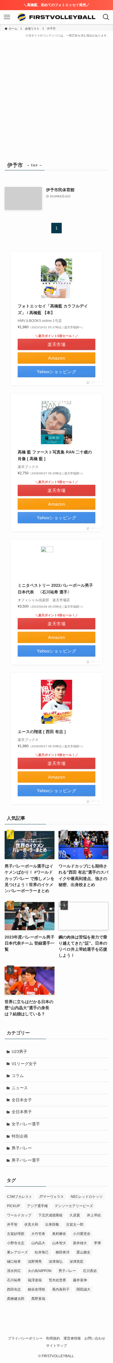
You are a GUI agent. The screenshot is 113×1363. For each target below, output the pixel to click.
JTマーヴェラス (51, 1197)
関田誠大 (83, 1289)
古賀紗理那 (15, 1234)
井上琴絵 (94, 1215)
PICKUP (13, 1206)
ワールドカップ (19, 1215)
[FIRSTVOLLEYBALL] (57, 17)
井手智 (12, 1224)
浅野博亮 (35, 1262)
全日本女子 (22, 1100)
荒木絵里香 (57, 1280)
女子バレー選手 (26, 1124)
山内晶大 (38, 1243)
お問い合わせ (94, 1338)
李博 (97, 1243)
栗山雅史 (83, 1252)
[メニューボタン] (7, 17)
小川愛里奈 (81, 1234)
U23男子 (19, 1051)
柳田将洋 (63, 1252)
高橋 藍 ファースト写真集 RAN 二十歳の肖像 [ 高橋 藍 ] (55, 455)
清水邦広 (14, 1271)
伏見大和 (31, 1224)
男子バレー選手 (26, 1160)
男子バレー (22, 1148)
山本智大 (59, 1243)
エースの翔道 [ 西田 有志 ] (42, 731)
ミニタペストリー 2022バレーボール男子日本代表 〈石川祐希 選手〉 (55, 588)
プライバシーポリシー (25, 1338)
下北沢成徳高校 (50, 1215)
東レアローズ (17, 1252)
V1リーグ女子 (24, 1063)
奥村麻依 (59, 1234)
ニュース (20, 1087)
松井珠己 (42, 1252)
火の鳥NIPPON (40, 1271)
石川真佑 (90, 1271)
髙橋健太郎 (15, 1299)
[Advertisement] (56, 100)
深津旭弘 (56, 1262)
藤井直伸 (80, 1280)
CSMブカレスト (19, 1197)
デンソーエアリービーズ (74, 1206)
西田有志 (14, 1289)
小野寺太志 (15, 1243)
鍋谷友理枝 (36, 1289)
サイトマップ (56, 1345)
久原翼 (75, 1215)
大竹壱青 (38, 1234)
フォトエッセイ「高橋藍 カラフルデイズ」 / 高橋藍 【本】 (53, 309)
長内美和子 (61, 1289)
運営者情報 (72, 1338)
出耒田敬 (52, 1224)
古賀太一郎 (74, 1224)
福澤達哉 (35, 1280)
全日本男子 (22, 1111)
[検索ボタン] (106, 17)
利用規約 (53, 1338)
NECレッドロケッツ (87, 1197)
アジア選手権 (37, 1206)
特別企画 (20, 1136)
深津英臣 (76, 1262)
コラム (18, 1075)
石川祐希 (14, 1280)
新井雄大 (80, 1243)
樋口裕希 (14, 1262)
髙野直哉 (38, 1299)
